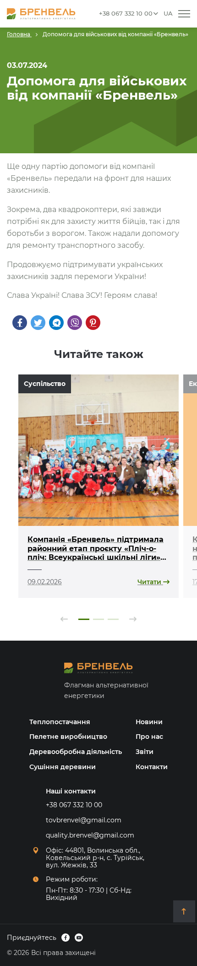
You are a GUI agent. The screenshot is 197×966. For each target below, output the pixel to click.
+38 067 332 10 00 (126, 13)
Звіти (144, 752)
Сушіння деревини (62, 767)
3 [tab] (113, 619)
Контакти (152, 767)
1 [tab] (83, 619)
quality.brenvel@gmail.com (90, 835)
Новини (149, 722)
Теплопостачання (59, 722)
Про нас (149, 736)
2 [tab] (98, 619)
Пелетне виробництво (68, 736)
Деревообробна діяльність (75, 752)
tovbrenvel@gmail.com (83, 820)
